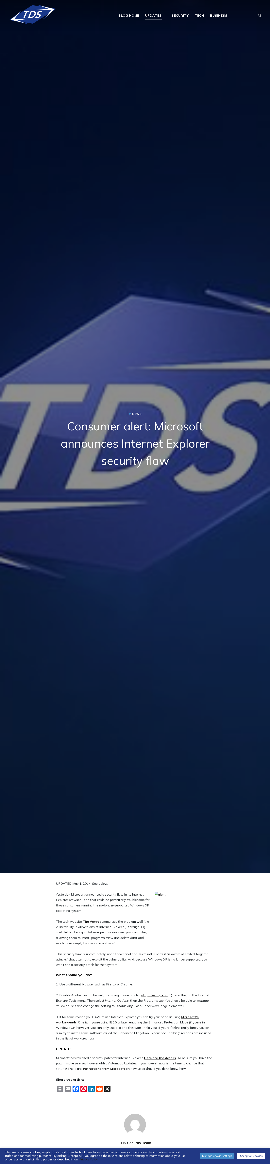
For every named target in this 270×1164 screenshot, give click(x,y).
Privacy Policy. (88, 1159)
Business (219, 15)
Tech (199, 15)
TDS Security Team (135, 1143)
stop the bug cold (154, 995)
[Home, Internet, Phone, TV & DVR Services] (32, 13)
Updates (153, 15)
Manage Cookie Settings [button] (217, 1155)
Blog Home (129, 15)
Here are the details (160, 1058)
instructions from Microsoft (103, 1069)
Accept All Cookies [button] (251, 1155)
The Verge (91, 921)
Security (180, 15)
